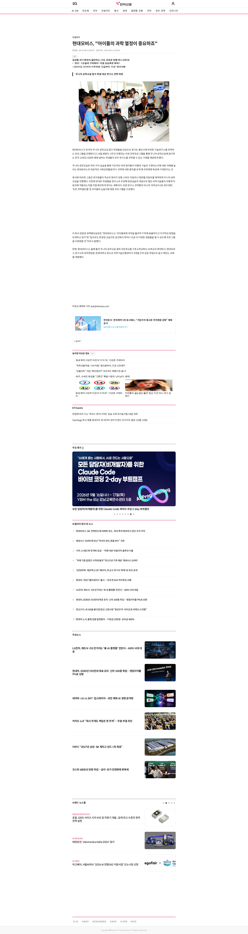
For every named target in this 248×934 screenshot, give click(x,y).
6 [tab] (128, 514)
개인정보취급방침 (99, 921)
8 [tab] (133, 514)
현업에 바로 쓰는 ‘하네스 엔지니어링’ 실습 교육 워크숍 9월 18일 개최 (105, 414)
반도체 (85, 10)
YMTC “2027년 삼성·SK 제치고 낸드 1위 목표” (97, 747)
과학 (149, 10)
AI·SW (75, 10)
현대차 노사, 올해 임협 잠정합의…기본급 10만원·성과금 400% (105, 619)
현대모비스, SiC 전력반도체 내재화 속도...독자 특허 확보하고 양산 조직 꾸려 (110, 531)
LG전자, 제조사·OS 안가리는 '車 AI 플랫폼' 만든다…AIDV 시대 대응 (107, 590)
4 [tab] (122, 514)
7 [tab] (130, 514)
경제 (125, 10)
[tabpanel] (124, 482)
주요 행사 (78, 447)
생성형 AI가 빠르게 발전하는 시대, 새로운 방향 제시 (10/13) (100, 60)
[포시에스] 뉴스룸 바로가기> (115, 327)
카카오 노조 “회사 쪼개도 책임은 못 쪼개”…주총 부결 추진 (102, 721)
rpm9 (78, 341)
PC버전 (133, 921)
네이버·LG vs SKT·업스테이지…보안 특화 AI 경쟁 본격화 (102, 698)
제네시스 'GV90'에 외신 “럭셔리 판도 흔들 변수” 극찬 (100, 541)
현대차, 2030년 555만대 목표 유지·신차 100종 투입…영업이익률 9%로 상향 (111, 599)
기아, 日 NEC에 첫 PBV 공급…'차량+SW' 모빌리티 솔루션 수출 (104, 550)
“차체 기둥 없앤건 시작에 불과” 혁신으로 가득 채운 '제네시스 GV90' (107, 560)
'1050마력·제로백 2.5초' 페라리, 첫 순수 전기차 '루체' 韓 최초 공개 (106, 570)
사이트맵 (123, 921)
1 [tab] (114, 514)
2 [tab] (117, 514)
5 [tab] (125, 514)
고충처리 (113, 921)
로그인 (75, 921)
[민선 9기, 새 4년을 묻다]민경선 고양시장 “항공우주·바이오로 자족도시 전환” (111, 609)
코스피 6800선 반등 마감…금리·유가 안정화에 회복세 (100, 769)
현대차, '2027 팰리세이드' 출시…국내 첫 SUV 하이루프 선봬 (103, 580)
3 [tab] (120, 514)
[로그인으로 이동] (173, 3)
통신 (116, 10)
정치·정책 (160, 10)
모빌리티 (105, 10)
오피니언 (173, 10)
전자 (95, 10)
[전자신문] (124, 3)
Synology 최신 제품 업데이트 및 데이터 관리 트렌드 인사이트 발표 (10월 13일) (110, 420)
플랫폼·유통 (137, 10)
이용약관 (85, 921)
